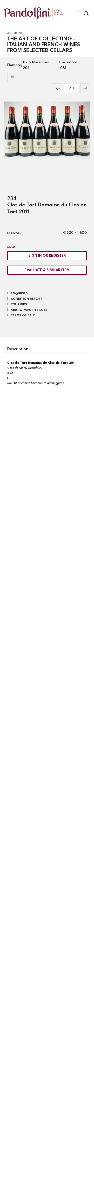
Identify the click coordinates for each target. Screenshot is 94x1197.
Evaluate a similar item (47, 270)
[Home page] (34, 13)
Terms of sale (23, 315)
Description (17, 349)
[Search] (86, 13)
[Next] (85, 88)
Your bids (19, 304)
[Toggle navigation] (78, 13)
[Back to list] (36, 77)
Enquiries (19, 293)
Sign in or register (47, 256)
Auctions (15, 33)
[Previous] (58, 88)
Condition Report (26, 298)
